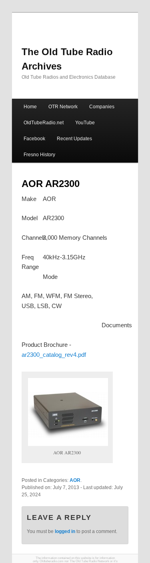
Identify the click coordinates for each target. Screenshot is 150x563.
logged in (65, 531)
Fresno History (39, 154)
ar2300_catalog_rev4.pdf (54, 354)
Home (30, 106)
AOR (75, 480)
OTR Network (63, 106)
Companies (101, 106)
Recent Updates (74, 138)
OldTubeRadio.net (44, 122)
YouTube (85, 122)
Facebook (34, 138)
